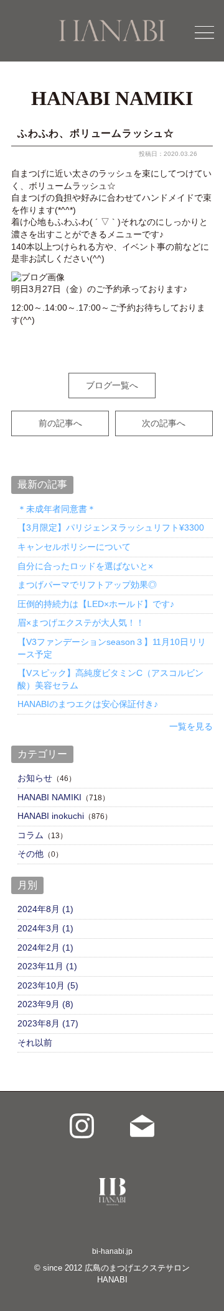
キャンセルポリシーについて (74, 547)
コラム (30, 835)
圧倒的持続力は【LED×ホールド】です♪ (95, 604)
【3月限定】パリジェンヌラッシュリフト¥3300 (110, 527)
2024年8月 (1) (45, 909)
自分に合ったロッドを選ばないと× (85, 566)
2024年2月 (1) (45, 947)
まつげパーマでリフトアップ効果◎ (87, 585)
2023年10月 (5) (47, 985)
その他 (30, 854)
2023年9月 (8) (45, 1004)
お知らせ (34, 778)
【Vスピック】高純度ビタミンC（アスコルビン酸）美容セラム (110, 679)
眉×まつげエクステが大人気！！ (80, 623)
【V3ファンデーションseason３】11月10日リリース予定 (111, 648)
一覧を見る (191, 726)
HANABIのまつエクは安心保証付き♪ (87, 704)
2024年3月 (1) (45, 928)
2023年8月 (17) (47, 1023)
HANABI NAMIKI (49, 797)
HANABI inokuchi (50, 816)
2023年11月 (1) (47, 966)
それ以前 (34, 1043)
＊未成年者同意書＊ (56, 509)
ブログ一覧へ (112, 385)
